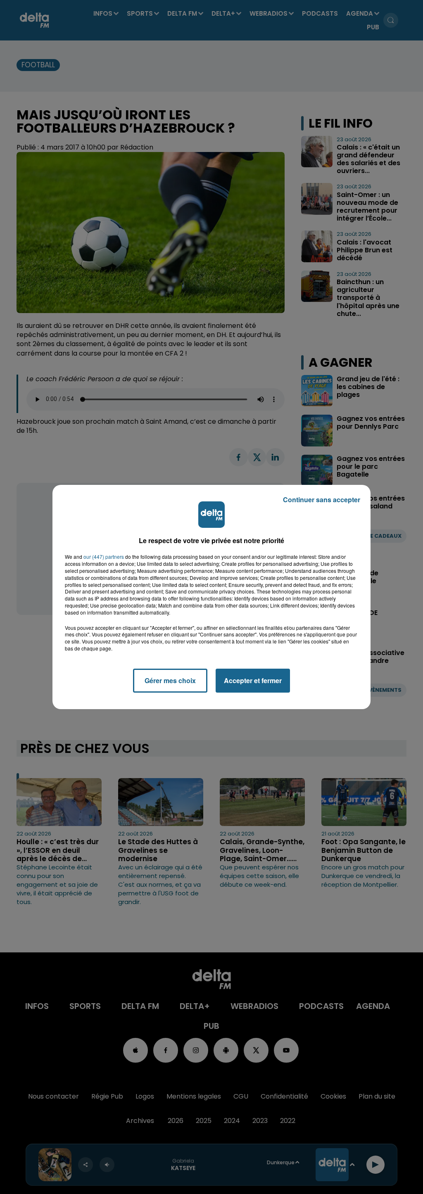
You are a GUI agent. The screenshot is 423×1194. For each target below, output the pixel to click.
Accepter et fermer (253, 680)
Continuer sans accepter (321, 499)
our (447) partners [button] (103, 556)
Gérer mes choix (170, 680)
